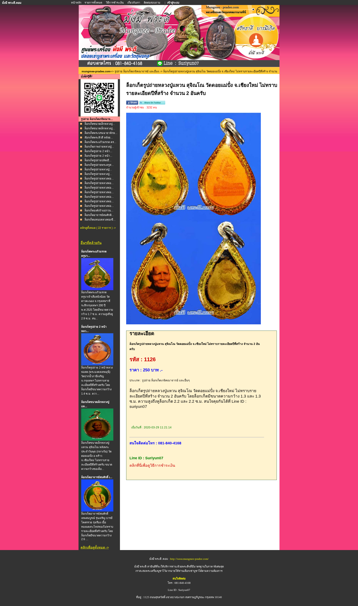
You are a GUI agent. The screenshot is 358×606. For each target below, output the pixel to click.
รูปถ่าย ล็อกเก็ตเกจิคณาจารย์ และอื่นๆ (137, 71)
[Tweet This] (152, 103)
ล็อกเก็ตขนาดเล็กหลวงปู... (100, 123)
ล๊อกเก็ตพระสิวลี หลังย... (99, 137)
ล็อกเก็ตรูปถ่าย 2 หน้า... (98, 151)
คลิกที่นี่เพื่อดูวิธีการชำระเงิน (152, 465)
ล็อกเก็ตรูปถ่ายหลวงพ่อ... (99, 178)
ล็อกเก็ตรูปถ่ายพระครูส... (99, 164)
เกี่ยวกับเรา (133, 2)
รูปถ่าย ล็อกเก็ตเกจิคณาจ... (97, 119)
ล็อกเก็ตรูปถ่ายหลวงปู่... (98, 169)
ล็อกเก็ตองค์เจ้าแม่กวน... (99, 210)
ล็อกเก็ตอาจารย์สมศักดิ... (99, 215)
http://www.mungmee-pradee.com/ (189, 558)
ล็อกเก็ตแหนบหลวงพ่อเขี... (100, 219)
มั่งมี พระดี (140, 566)
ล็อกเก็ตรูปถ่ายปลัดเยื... (98, 160)
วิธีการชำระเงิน (115, 2)
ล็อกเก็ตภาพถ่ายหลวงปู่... (99, 146)
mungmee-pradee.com (96, 71)
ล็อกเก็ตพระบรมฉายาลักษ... (101, 133)
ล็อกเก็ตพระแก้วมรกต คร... (100, 142)
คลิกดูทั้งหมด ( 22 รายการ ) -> (98, 227)
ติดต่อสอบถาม (152, 2)
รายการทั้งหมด (93, 2)
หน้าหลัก (76, 2)
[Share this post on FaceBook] (132, 103)
